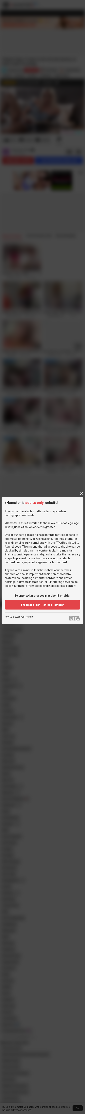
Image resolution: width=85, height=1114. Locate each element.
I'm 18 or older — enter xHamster (42, 604)
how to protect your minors (19, 617)
